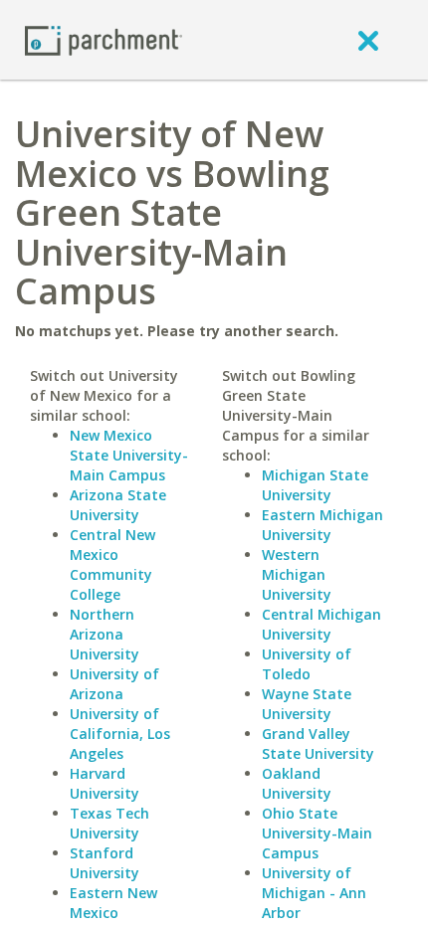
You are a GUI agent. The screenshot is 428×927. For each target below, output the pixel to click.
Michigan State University (315, 484)
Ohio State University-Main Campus (317, 833)
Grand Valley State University (318, 743)
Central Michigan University (321, 624)
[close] (368, 40)
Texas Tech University (109, 823)
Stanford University (104, 862)
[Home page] (103, 39)
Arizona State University (118, 504)
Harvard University (104, 783)
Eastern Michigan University (322, 524)
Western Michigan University (296, 574)
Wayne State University (306, 703)
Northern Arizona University (104, 634)
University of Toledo (306, 664)
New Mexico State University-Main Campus (129, 455)
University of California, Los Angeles (120, 733)
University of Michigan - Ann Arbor (314, 892)
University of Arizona (114, 683)
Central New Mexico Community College (112, 564)
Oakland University (296, 783)
